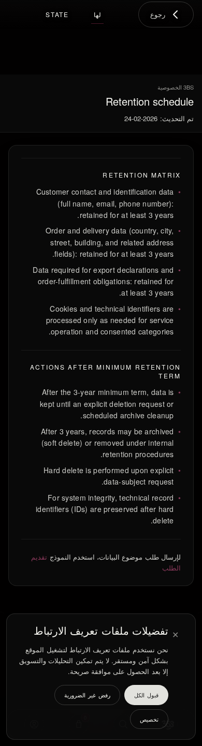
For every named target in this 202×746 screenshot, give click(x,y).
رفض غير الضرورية (87, 695)
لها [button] (97, 14)
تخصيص (149, 719)
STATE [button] (57, 14)
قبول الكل (146, 695)
